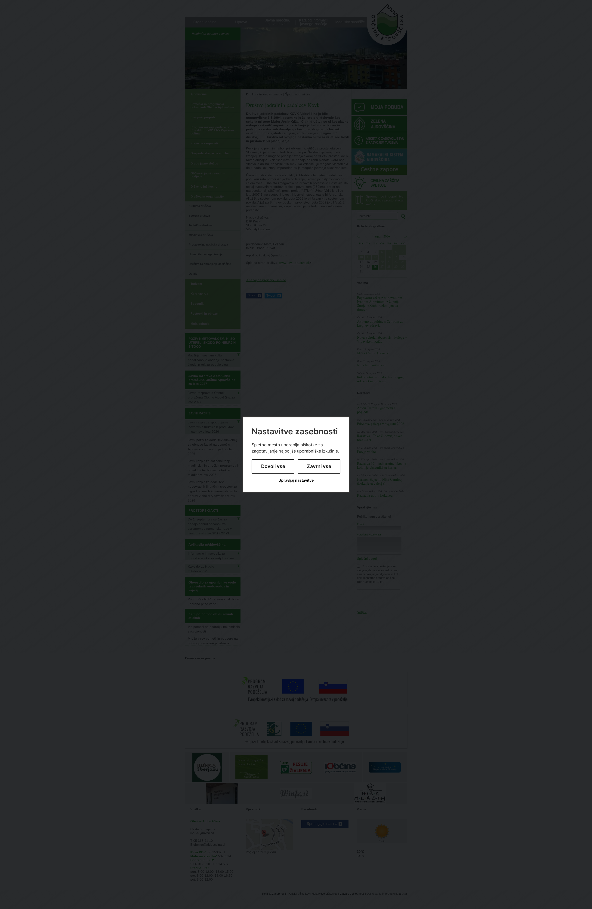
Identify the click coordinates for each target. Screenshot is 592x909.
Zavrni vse (319, 466)
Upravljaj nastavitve (296, 480)
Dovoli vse (273, 466)
